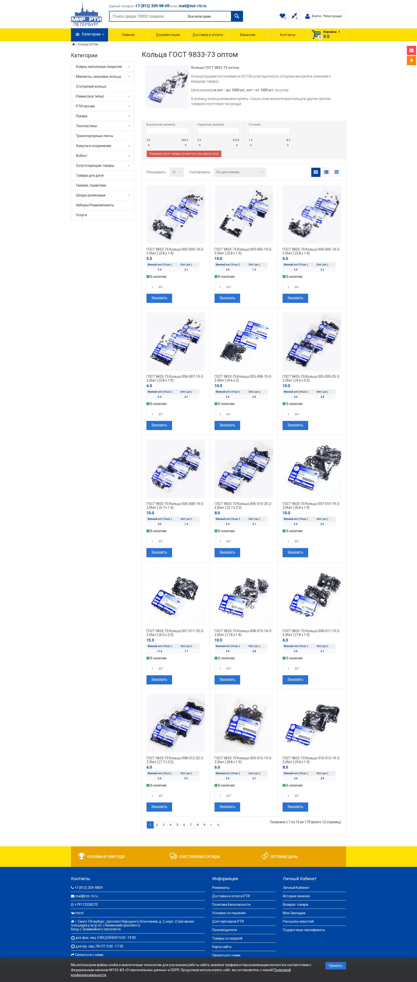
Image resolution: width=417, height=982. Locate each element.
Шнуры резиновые (90, 195)
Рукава (81, 116)
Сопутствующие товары (95, 165)
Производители (224, 930)
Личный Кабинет (296, 888)
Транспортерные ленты (94, 136)
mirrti (79, 913)
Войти (316, 16)
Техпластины (86, 126)
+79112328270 (86, 904)
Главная (128, 35)
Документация (168, 35)
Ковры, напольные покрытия (99, 67)
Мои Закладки (294, 913)
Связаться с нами (89, 955)
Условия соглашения (229, 913)
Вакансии (247, 35)
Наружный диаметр (210, 124)
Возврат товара (295, 904)
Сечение (255, 124)
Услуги (81, 215)
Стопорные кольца (91, 86)
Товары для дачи (90, 175)
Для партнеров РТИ (228, 921)
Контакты (287, 35)
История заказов (296, 896)
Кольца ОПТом (88, 44)
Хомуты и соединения (93, 146)
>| (218, 825)
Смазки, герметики (91, 185)
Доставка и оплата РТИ (231, 896)
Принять (335, 966)
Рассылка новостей (298, 921)
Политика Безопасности (231, 904)
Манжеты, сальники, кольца (98, 76)
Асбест (81, 156)
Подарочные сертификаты (304, 930)
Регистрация (333, 16)
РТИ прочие (85, 106)
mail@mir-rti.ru (86, 896)
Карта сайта (221, 947)
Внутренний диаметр (160, 124)
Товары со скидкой (227, 938)
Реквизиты (220, 888)
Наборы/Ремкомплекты (95, 205)
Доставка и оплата (208, 35)
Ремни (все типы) (90, 96)
